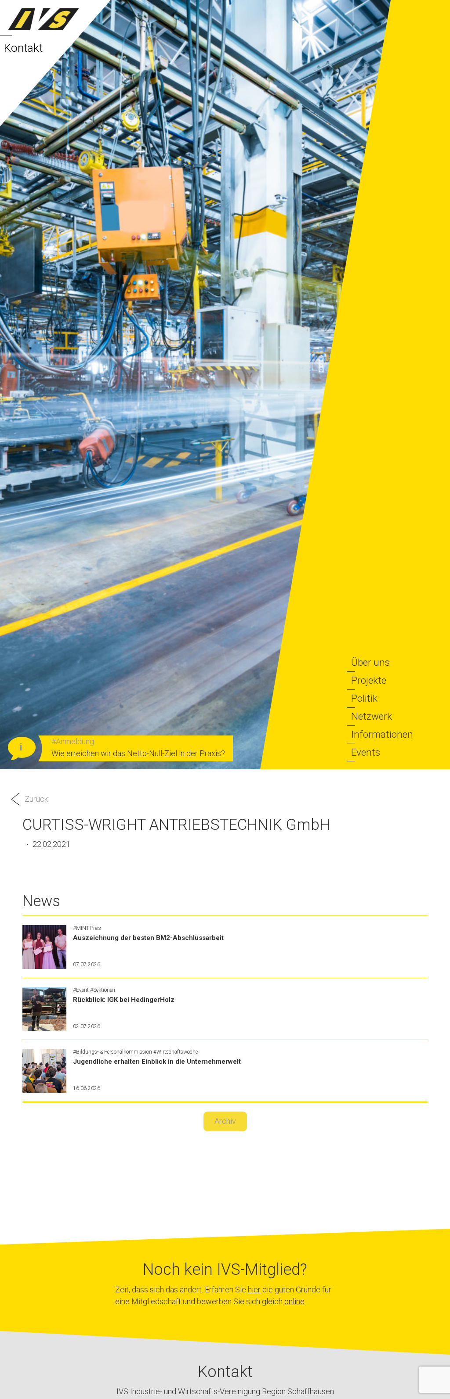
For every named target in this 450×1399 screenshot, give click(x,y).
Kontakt (23, 47)
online (294, 1301)
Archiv (225, 1121)
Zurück (36, 799)
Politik (364, 698)
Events (365, 752)
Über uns (370, 662)
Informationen (382, 734)
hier (254, 1289)
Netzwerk (371, 716)
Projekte (368, 680)
